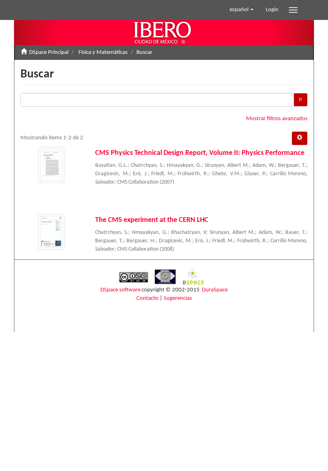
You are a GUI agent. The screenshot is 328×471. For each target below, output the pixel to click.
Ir (300, 100)
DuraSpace (215, 290)
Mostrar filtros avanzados (277, 119)
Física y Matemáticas (103, 52)
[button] (242, 10)
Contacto (147, 298)
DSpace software (120, 290)
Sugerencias (178, 298)
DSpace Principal (48, 52)
